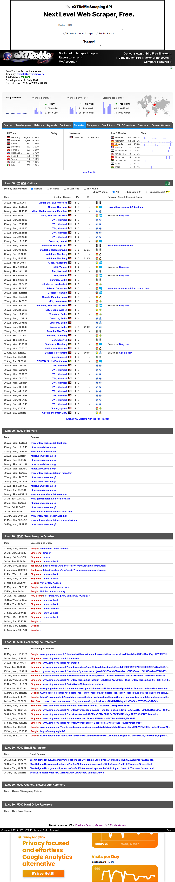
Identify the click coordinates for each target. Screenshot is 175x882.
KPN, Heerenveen (58, 301)
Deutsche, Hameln (57, 292)
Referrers (39, 125)
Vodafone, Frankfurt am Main (51, 305)
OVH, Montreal (59, 220)
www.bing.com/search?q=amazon (61, 658)
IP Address (73, 188)
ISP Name (92, 188)
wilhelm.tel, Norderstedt (54, 284)
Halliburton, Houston (56, 348)
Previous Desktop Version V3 (91, 825)
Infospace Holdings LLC (54, 245)
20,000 (21, 183)
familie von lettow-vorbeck (54, 548)
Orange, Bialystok (57, 207)
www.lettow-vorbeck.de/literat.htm (126, 207)
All (117, 192)
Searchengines (23, 125)
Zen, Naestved (59, 271)
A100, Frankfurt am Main (54, 215)
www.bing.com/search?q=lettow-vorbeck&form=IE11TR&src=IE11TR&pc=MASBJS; (86, 705)
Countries (79, 125)
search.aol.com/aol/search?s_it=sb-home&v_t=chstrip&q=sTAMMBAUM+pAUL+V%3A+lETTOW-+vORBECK (101, 701)
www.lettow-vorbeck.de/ (120, 245)
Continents (65, 125)
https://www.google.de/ (52, 731)
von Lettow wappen (50, 583)
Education (133, 192)
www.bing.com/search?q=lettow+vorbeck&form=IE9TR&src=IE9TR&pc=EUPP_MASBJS (89, 718)
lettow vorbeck (50, 578)
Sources (8, 125)
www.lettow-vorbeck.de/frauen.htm (49, 516)
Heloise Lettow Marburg (52, 591)
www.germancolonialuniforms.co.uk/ (50, 498)
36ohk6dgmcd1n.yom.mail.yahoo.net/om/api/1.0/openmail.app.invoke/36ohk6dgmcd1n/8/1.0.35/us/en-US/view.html (91, 764)
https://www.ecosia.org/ (43, 468)
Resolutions (108, 125)
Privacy (170, 830)
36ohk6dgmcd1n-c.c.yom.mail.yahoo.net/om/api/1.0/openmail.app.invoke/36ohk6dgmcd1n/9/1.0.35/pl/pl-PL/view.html (92, 760)
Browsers (143, 125)
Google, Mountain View (54, 297)
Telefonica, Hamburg (56, 344)
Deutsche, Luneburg (56, 335)
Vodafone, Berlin (58, 314)
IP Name (54, 188)
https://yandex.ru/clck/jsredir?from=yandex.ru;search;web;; (74, 565)
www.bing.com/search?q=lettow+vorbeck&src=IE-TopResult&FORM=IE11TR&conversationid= (92, 723)
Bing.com (124, 215)
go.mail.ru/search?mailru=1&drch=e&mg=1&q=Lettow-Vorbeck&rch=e (67, 772)
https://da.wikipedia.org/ (43, 464)
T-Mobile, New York (57, 331)
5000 (20, 430)
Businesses (157, 192)
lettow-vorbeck (50, 561)
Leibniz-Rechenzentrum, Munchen (49, 211)
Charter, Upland (59, 408)
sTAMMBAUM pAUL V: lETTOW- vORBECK (67, 595)
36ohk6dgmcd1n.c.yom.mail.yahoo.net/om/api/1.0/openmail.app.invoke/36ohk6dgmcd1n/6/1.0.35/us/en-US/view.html (92, 768)
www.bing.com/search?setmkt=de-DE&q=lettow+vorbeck (73, 684)
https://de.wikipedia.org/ (43, 447)
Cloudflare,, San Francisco (53, 202)
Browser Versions (161, 125)
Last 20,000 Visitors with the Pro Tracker (87, 419)
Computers (93, 125)
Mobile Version (118, 825)
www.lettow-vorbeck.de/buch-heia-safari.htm (54, 520)
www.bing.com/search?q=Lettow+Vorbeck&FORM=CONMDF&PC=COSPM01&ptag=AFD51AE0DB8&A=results (100, 714)
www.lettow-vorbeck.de (31, 74)
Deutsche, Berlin (58, 318)
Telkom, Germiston (57, 288)
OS (118, 125)
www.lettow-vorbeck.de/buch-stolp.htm (51, 511)
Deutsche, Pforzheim (56, 352)
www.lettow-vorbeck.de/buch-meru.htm (128, 288)
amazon (47, 553)
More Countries (90, 172)
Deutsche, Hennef (58, 241)
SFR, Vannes (60, 267)
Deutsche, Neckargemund (53, 250)
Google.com (125, 352)
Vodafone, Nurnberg (56, 254)
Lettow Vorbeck (51, 608)
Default (38, 188)
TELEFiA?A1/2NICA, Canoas (52, 361)
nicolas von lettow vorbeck (54, 587)
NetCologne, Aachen (56, 310)
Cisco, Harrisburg (57, 262)
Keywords (51, 125)
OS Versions (128, 125)
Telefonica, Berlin (58, 280)
